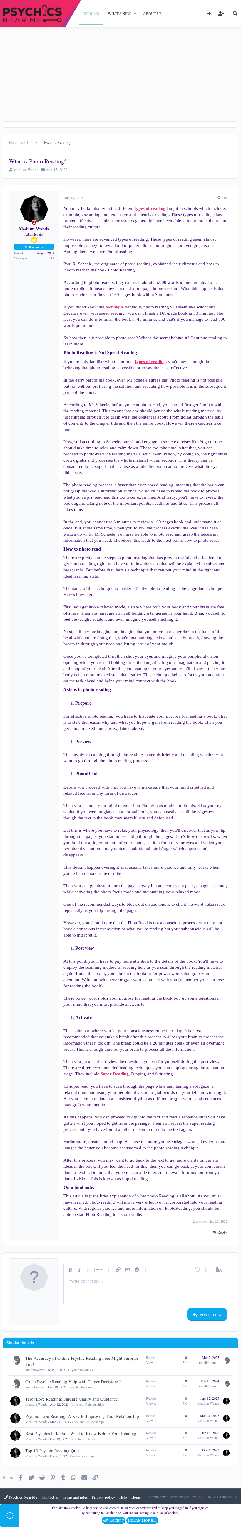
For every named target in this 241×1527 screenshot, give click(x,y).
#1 (225, 197)
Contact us (50, 1497)
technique (115, 307)
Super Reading (114, 1074)
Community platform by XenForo (193, 1496)
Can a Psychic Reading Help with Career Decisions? (73, 1381)
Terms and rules (75, 1497)
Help (123, 1497)
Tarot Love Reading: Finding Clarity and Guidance (71, 1399)
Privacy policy (103, 1497)
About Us (152, 13)
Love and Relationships (87, 1404)
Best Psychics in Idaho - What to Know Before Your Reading (80, 1433)
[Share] (218, 197)
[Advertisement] (120, 71)
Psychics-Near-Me (22, 1497)
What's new (119, 13)
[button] (135, 13)
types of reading (150, 208)
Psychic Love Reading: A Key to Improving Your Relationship (82, 1416)
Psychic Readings (80, 1369)
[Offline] (34, 223)
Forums (91, 13)
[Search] (235, 13)
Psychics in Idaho (83, 1439)
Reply (222, 1232)
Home (136, 1497)
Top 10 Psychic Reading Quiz (52, 1450)
